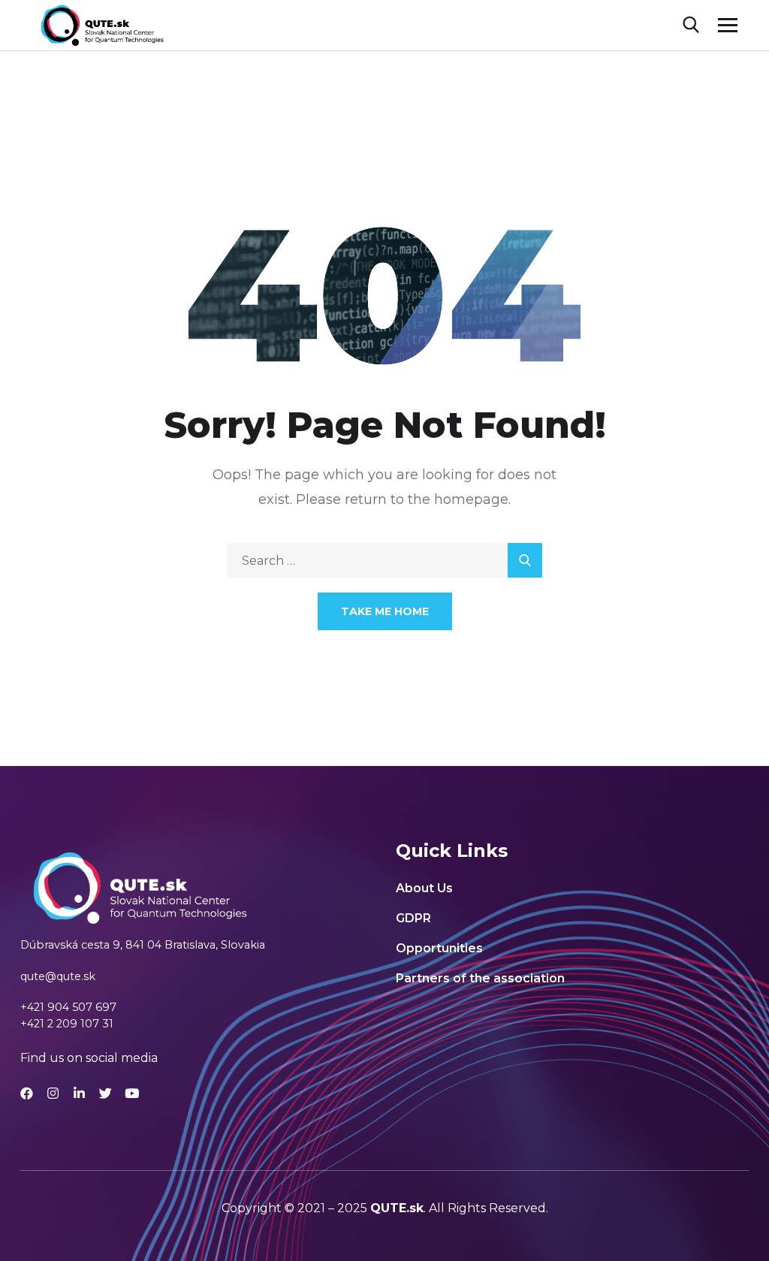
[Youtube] (131, 1093)
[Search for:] (384, 561)
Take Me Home (385, 611)
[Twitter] (105, 1093)
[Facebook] (26, 1093)
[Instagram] (53, 1093)
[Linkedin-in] (79, 1093)
